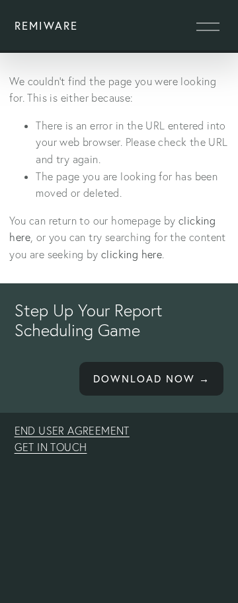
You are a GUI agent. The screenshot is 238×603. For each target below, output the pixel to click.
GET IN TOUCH (51, 447)
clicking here (131, 254)
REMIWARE (46, 25)
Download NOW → (151, 378)
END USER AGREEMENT (72, 430)
